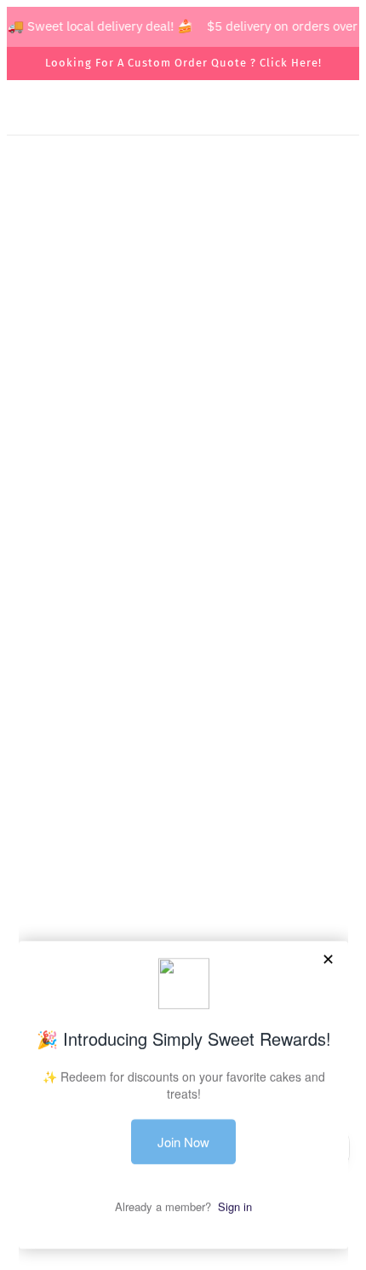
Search (183, 720)
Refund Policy (183, 849)
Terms (183, 797)
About (183, 745)
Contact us (183, 772)
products (207, 357)
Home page (193, 339)
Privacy (183, 824)
